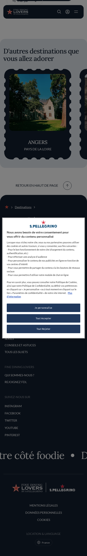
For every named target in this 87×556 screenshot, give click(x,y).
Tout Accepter (43, 318)
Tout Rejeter (43, 328)
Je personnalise (43, 307)
